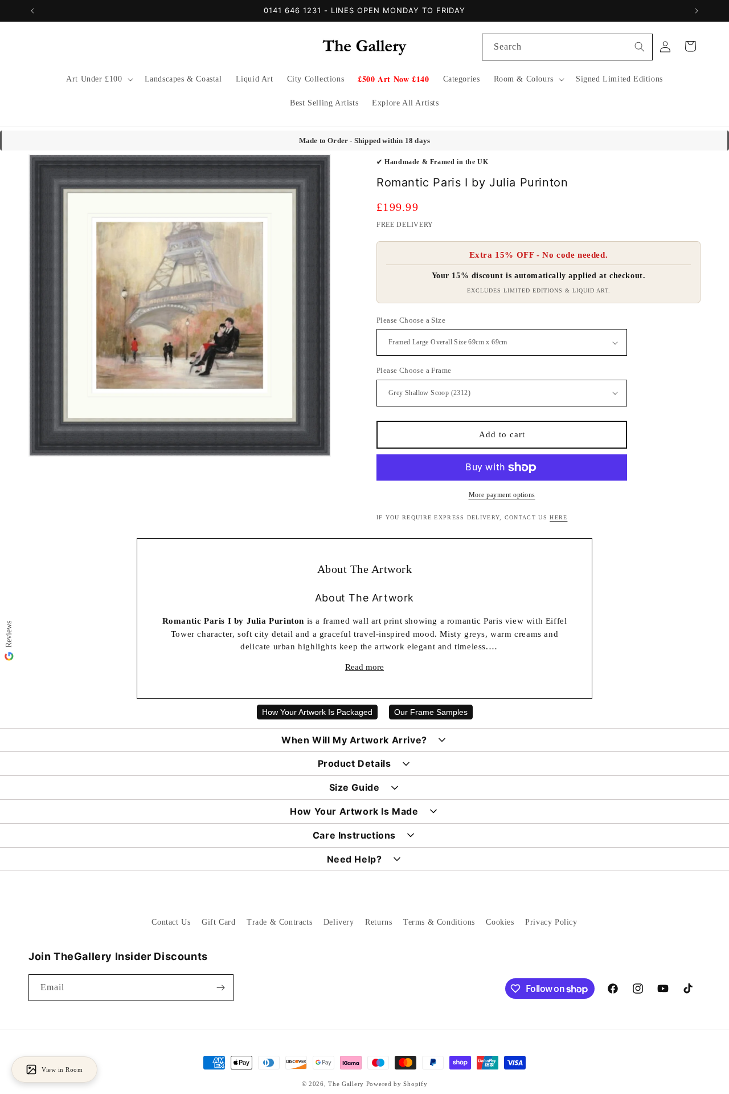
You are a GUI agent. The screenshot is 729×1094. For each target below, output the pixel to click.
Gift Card (218, 922)
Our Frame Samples (431, 712)
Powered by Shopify (397, 1083)
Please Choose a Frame (413, 370)
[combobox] (567, 47)
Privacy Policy (551, 922)
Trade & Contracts (279, 922)
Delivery (338, 922)
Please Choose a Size (410, 320)
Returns (378, 922)
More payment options (502, 495)
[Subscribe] (220, 987)
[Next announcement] (696, 11)
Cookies (500, 922)
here (558, 517)
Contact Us (170, 922)
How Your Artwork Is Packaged (317, 712)
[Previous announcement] (32, 11)
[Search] (639, 46)
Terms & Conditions (439, 922)
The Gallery (346, 1083)
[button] (98, 79)
